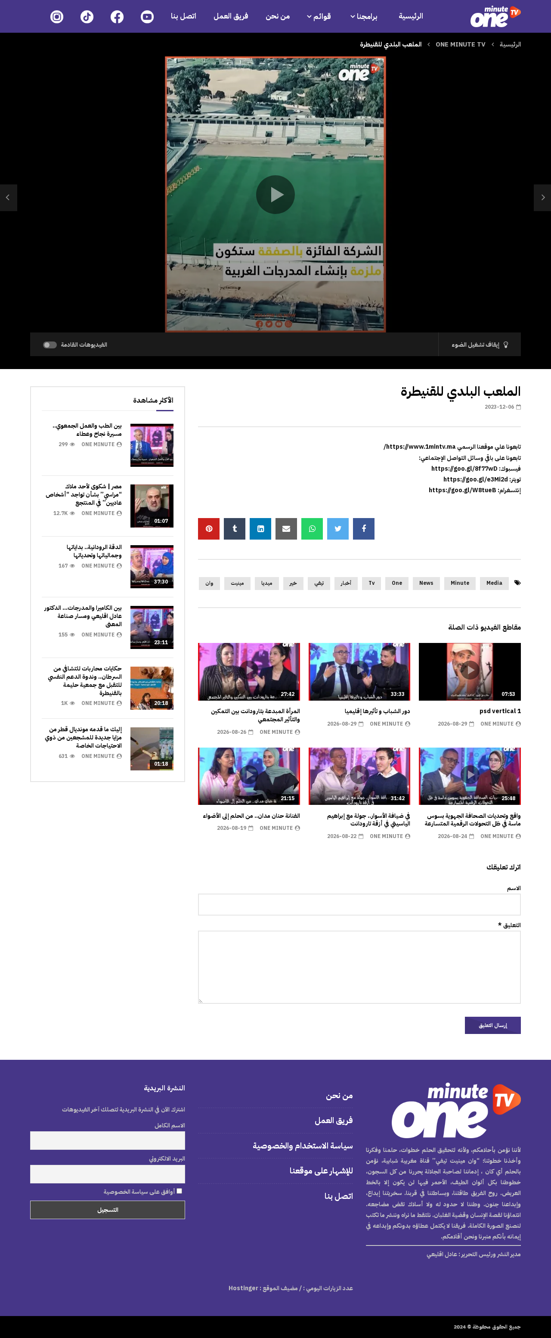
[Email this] (286, 529)
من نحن (278, 16)
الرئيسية (411, 16)
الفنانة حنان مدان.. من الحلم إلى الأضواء (251, 815)
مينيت (237, 583)
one (397, 583)
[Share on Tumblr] (234, 529)
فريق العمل (231, 16)
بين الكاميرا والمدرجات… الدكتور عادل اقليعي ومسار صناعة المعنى (83, 616)
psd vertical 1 (500, 711)
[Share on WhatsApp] (312, 529)
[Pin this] (209, 529)
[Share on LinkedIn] (260, 529)
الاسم (514, 888)
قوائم (322, 16)
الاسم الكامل (170, 1125)
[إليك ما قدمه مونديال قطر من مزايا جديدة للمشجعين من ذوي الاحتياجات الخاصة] (151, 748)
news (426, 583)
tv (371, 583)
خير (293, 583)
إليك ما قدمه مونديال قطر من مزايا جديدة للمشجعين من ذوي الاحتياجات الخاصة (83, 737)
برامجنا (368, 16)
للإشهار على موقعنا (321, 1170)
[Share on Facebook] (364, 529)
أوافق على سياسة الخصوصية (140, 1191)
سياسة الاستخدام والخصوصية (303, 1145)
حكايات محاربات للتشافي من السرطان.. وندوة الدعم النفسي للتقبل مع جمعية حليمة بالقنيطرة (85, 681)
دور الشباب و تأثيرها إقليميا (377, 711)
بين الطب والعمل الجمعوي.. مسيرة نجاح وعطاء (87, 429)
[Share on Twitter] (338, 529)
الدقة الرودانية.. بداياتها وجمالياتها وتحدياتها (94, 551)
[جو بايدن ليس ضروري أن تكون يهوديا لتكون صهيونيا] (8, 197)
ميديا (266, 583)
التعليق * (509, 925)
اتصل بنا (183, 16)
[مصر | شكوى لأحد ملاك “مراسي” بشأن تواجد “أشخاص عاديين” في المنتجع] (151, 506)
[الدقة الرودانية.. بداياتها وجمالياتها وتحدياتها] (151, 566)
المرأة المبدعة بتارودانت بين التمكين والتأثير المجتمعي (255, 715)
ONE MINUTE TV (461, 44)
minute (460, 583)
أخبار (346, 583)
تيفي (319, 583)
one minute (497, 724)
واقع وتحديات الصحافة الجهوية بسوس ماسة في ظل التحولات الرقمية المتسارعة (473, 820)
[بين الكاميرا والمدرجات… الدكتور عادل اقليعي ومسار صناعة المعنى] (151, 627)
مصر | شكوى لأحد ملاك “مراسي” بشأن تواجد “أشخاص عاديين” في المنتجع (84, 494)
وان (209, 583)
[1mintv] (496, 16)
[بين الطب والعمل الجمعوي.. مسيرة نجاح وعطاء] (151, 445)
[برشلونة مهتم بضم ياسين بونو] (542, 197)
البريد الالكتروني (167, 1158)
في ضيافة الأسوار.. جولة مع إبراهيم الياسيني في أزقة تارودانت (368, 820)
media (494, 583)
